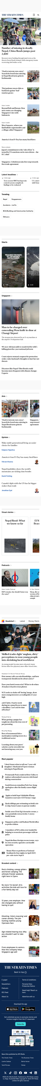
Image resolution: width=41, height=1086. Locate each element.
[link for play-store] (28, 1009)
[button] (34, 14)
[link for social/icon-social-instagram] (15, 1072)
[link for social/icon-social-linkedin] (35, 1072)
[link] (12, 14)
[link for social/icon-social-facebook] (20, 1072)
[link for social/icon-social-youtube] (25, 1072)
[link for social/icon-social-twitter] (5, 1072)
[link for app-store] (12, 1009)
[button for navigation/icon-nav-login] (34, 14)
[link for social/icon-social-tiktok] (10, 1072)
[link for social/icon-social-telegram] (30, 1072)
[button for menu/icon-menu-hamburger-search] (38, 15)
